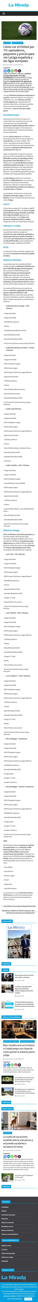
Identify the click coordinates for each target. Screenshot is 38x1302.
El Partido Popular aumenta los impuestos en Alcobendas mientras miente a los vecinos (24, 1004)
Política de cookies (7, 1257)
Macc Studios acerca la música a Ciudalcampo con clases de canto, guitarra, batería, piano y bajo (19, 1050)
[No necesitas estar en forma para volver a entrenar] (7, 978)
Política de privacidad (8, 1253)
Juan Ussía (18, 1150)
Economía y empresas (8, 1215)
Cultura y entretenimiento (11, 1041)
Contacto (4, 1249)
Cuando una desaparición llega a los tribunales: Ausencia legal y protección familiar (24, 990)
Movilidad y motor (7, 1226)
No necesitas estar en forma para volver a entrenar (24, 976)
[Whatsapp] (12, 70)
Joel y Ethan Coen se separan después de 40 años (20, 906)
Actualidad (7, 42)
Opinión (3, 1211)
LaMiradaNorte (19, 64)
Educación (4, 1219)
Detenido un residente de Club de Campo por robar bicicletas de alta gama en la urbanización (18, 912)
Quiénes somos (6, 1245)
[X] (19, 70)
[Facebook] (5, 70)
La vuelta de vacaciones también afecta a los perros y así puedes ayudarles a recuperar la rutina (18, 1141)
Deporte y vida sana (17, 42)
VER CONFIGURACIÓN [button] (14, 1299)
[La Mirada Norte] (13, 1274)
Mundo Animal (7, 1133)
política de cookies (9, 1296)
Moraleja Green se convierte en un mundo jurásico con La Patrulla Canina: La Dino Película (25, 1091)
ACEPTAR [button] (28, 1299)
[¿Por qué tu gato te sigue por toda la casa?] (7, 1177)
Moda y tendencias (7, 1230)
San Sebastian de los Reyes (27, 1041)
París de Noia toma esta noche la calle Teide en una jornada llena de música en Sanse (24, 1079)
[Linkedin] (8, 70)
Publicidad (4, 1261)
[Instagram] (16, 70)
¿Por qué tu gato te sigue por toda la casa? (24, 1176)
